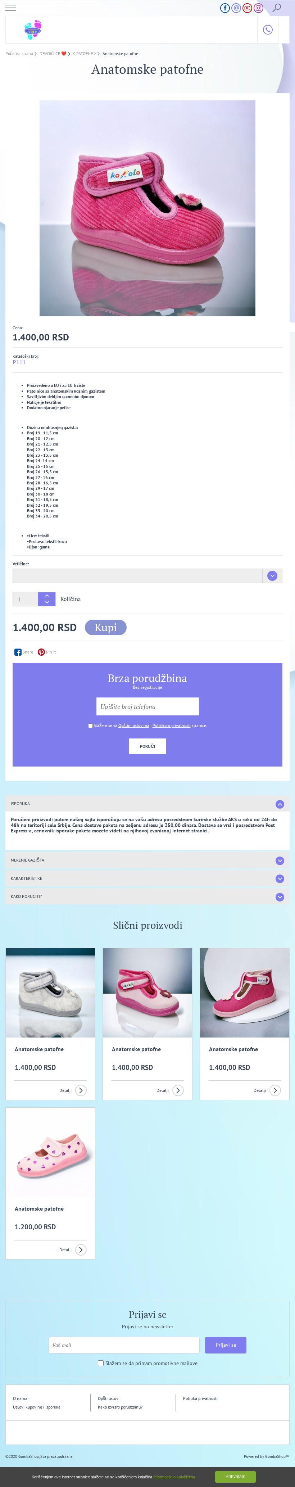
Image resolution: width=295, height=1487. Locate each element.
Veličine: (21, 563)
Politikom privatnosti (172, 725)
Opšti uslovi (108, 1398)
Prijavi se (226, 1345)
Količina (70, 599)
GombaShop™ (277, 1456)
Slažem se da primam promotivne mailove (151, 1363)
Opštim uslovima (133, 725)
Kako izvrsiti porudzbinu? (120, 1407)
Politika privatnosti (200, 1398)
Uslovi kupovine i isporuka (36, 1407)
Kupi (106, 627)
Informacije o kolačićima (174, 1477)
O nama (20, 1398)
